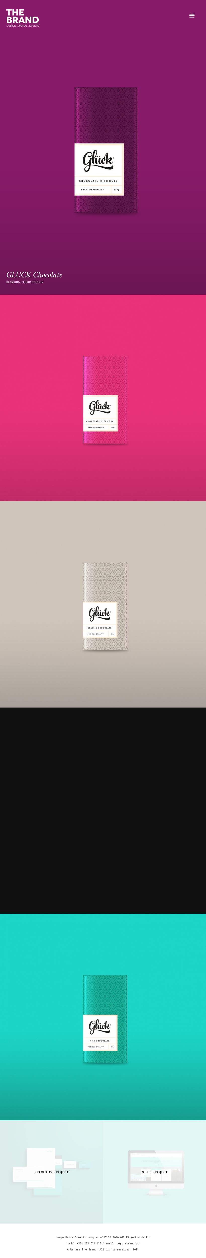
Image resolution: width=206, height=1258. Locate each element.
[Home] (22, 18)
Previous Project (51, 1172)
